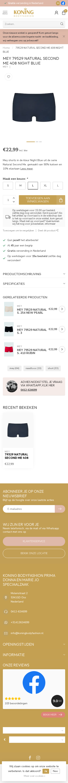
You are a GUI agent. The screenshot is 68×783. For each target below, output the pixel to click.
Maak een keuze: (15, 179)
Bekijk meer (49, 714)
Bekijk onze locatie (34, 553)
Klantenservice (34, 541)
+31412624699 (20, 622)
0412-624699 (29, 390)
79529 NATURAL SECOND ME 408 (17, 456)
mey (14, 368)
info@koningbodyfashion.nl (27, 633)
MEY (5, 67)
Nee (55, 771)
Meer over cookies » (34, 775)
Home (6, 48)
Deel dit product (47, 230)
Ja (46, 771)
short (53, 368)
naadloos (33, 368)
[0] (63, 12)
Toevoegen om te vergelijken (18, 230)
